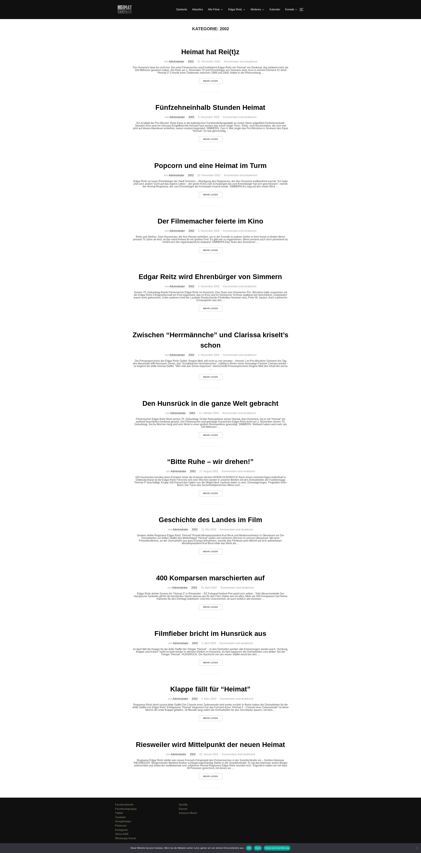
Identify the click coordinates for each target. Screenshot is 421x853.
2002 (191, 61)
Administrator (176, 61)
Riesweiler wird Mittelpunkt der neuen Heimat (210, 744)
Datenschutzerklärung (277, 848)
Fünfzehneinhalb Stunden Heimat (210, 107)
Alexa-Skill (121, 834)
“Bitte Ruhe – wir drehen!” (210, 461)
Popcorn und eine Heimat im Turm (210, 165)
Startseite (181, 9)
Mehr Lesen (212, 81)
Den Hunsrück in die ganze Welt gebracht (210, 403)
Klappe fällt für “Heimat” (210, 689)
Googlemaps (123, 821)
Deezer (183, 808)
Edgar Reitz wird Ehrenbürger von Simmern (210, 277)
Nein (257, 848)
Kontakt (289, 9)
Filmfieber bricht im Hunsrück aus (210, 633)
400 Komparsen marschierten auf (210, 578)
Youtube (120, 817)
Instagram (121, 830)
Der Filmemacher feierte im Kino (210, 221)
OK (249, 848)
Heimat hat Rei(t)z (210, 52)
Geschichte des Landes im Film (210, 520)
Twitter (119, 813)
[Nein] (417, 848)
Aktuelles (197, 9)
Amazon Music (188, 813)
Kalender (275, 9)
